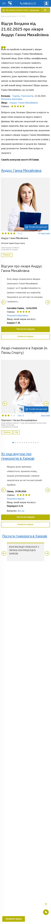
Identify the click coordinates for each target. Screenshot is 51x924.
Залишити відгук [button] (14, 919)
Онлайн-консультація (38, 227)
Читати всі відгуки (25, 329)
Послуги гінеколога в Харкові (24, 536)
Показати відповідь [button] (12, 98)
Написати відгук (25, 336)
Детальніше (34, 10)
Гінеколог (7, 255)
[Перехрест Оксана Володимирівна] (25, 397)
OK (45, 10)
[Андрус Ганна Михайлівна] (25, 218)
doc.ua (21, 510)
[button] (46, 904)
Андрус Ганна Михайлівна (23, 102)
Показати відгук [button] (15, 498)
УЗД (16, 432)
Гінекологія (27, 95)
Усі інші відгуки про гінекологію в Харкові (17, 456)
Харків (16, 95)
